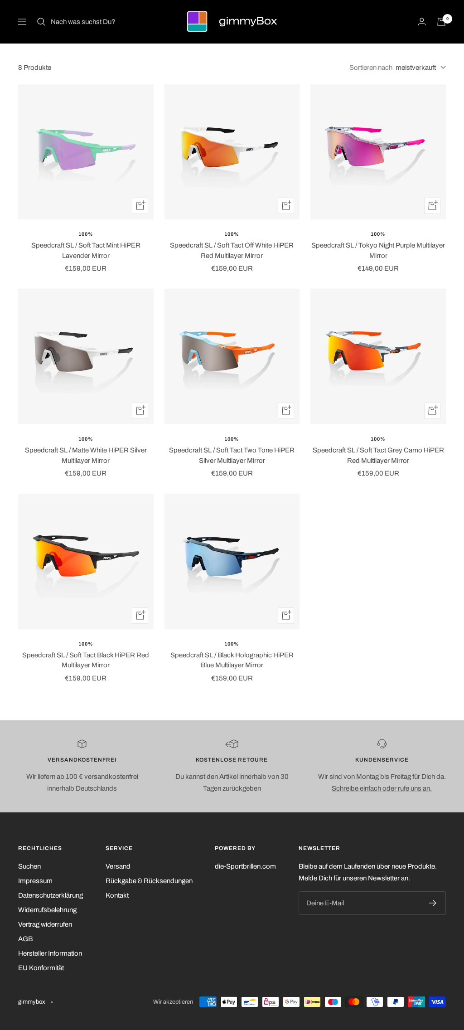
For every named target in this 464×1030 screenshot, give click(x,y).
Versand (118, 866)
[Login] (422, 21)
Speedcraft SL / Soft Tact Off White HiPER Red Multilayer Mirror (232, 250)
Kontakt (117, 895)
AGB (25, 939)
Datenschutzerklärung (50, 895)
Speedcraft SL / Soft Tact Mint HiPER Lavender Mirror (85, 250)
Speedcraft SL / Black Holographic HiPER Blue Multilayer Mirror (232, 660)
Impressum (35, 880)
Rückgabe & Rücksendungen (149, 880)
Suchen (29, 866)
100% (85, 234)
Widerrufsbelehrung (47, 909)
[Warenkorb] (441, 22)
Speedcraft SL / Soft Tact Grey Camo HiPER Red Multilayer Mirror (378, 455)
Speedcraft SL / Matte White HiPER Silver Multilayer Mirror (86, 455)
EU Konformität (41, 968)
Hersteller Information (50, 953)
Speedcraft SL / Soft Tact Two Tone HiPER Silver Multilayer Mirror (232, 455)
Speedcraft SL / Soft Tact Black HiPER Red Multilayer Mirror (85, 660)
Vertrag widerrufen (45, 924)
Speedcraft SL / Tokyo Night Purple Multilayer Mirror (378, 250)
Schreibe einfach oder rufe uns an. (382, 788)
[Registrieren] (433, 903)
